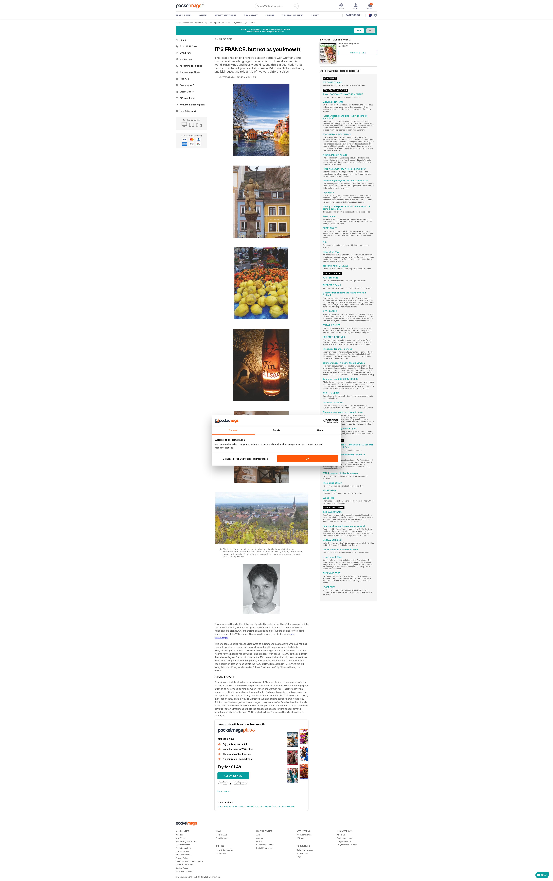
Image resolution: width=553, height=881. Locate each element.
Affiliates (300, 838)
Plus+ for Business (184, 854)
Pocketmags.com (344, 838)
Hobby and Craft (225, 15)
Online (259, 841)
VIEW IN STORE (358, 52)
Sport (315, 15)
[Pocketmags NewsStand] (190, 6)
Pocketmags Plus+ (189, 72)
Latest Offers (186, 91)
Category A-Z (186, 85)
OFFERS (203, 15)
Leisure (269, 15)
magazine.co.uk (344, 841)
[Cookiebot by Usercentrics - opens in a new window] (325, 421)
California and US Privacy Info (189, 861)
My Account (185, 59)
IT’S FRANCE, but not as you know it (240, 23)
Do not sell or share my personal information (245, 458)
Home (182, 39)
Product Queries (304, 835)
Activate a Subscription (192, 104)
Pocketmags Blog (183, 848)
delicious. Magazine (203, 23)
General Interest (293, 15)
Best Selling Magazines (186, 841)
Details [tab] (276, 430)
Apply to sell (302, 853)
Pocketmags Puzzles (190, 65)
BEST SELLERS (184, 15)
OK (307, 458)
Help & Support (187, 111)
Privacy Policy (182, 858)
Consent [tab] (233, 430)
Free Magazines (183, 845)
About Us (341, 835)
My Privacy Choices (185, 871)
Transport (251, 15)
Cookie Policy (182, 868)
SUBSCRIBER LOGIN (227, 806)
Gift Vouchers (186, 98)
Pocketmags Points (264, 845)
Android (259, 838)
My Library (185, 52)
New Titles (180, 838)
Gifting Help (221, 853)
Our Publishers (182, 851)
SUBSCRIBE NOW (233, 776)
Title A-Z (184, 78)
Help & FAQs (221, 835)
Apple (259, 835)
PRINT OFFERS (246, 806)
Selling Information (305, 850)
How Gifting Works (224, 850)
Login (299, 856)
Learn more (223, 791)
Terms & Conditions (184, 864)
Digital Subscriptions (184, 23)
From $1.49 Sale (188, 46)
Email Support (222, 838)
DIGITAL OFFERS (263, 806)
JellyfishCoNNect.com (347, 845)
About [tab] (320, 430)
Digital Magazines (264, 848)
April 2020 (218, 23)
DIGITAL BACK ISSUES (283, 806)
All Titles (179, 835)
